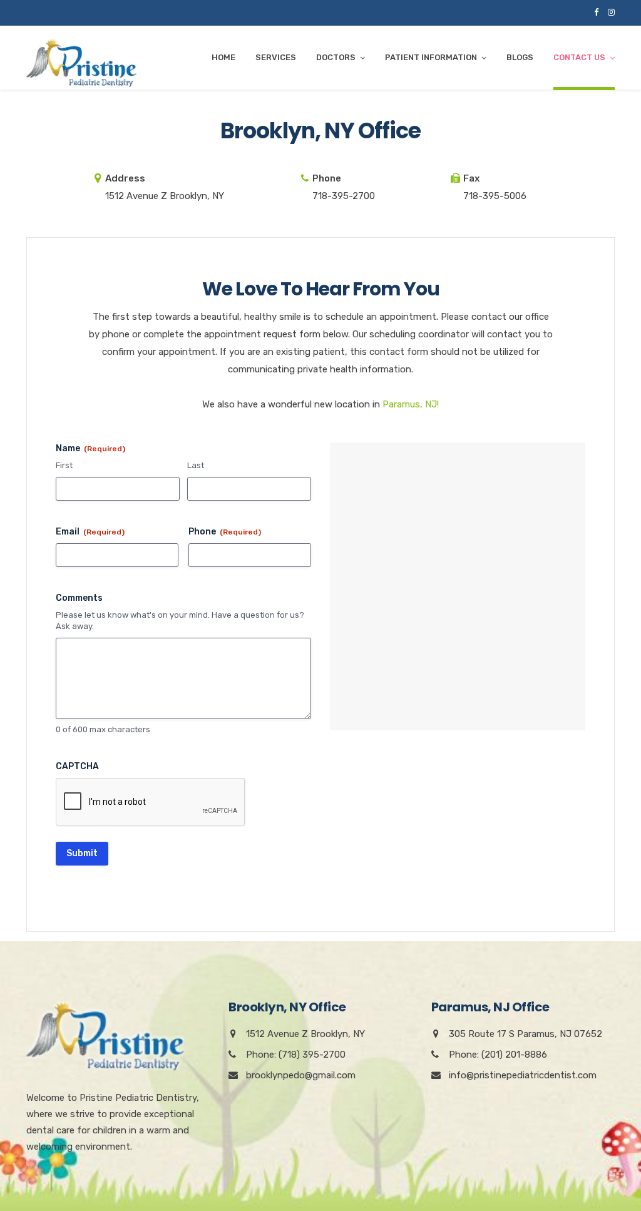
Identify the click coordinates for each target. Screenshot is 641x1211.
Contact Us (579, 57)
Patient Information (431, 57)
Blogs (519, 57)
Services (275, 57)
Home (223, 57)
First (64, 465)
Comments (79, 598)
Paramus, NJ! (410, 404)
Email (90, 531)
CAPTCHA (77, 766)
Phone (224, 531)
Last (195, 465)
